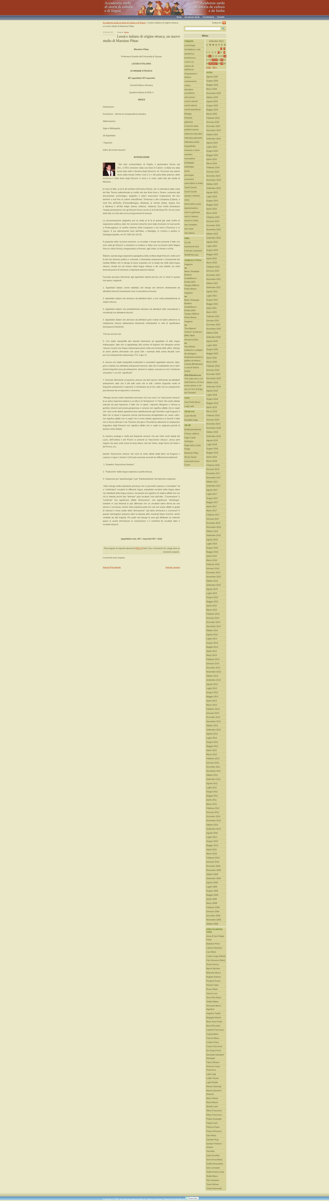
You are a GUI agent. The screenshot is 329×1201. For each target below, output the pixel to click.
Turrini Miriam (212, 1184)
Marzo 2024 (211, 163)
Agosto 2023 (212, 192)
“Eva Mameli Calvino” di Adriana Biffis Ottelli (193, 332)
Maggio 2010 (212, 845)
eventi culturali (191, 101)
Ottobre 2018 (212, 432)
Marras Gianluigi (213, 1086)
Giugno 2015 (212, 597)
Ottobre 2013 (212, 676)
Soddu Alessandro (214, 1164)
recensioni (189, 179)
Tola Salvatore (212, 1180)
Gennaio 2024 (212, 172)
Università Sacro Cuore (192, 463)
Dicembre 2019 (213, 374)
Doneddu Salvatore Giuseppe (215, 1056)
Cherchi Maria (212, 1038)
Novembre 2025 (213, 93)
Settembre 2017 (213, 486)
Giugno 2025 (212, 105)
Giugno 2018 (212, 449)
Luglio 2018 (211, 444)
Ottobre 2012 (212, 725)
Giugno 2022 (212, 250)
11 (210, 56)
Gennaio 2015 (212, 618)
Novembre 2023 (213, 180)
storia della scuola (192, 204)
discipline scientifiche (189, 91)
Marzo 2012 (211, 754)
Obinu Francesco (214, 1110)
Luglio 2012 (211, 738)
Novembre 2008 (213, 920)
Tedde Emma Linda (215, 1172)
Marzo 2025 (211, 114)
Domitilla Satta (191, 420)
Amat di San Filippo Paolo (215, 938)
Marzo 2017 (211, 511)
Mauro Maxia (212, 1098)
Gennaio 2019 (212, 420)
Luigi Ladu (189, 406)
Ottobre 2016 (212, 531)
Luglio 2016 (211, 544)
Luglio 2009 (211, 887)
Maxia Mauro (212, 1102)
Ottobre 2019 (212, 382)
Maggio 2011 (212, 796)
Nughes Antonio (213, 977)
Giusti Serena (212, 964)
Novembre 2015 (213, 577)
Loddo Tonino (212, 1078)
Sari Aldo (210, 1151)
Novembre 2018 (213, 428)
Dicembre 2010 (213, 816)
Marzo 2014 (211, 655)
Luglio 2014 (211, 639)
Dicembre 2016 (213, 523)
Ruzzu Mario (212, 989)
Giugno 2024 (212, 151)
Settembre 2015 (213, 585)
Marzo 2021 (211, 312)
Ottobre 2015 (212, 581)
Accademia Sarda (192, 17)
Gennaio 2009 (212, 911)
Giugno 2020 (212, 349)
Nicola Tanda (190, 457)
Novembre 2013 (213, 672)
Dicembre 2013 (213, 668)
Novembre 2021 (213, 279)
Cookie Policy (212, 1042)
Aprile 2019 (211, 407)
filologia (126, 32)
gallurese (188, 122)
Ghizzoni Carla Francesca (213, 1068)
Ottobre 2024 (212, 134)
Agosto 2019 (212, 391)
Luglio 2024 (211, 147)
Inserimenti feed (191, 247)
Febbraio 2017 (213, 515)
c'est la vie (189, 62)
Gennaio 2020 (212, 370)
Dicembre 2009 (213, 866)
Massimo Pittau (191, 453)
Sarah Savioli (190, 187)
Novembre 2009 (213, 870)
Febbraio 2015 (213, 614)
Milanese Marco (213, 973)
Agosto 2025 (212, 101)
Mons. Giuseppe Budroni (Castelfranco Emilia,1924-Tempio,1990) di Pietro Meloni (191, 280)
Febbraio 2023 (213, 217)
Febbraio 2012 (213, 758)
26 (213, 64)
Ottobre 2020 (212, 333)
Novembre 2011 (213, 771)
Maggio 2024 (212, 155)
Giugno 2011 (212, 792)
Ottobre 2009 (212, 874)
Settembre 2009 (213, 878)
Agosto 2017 (212, 490)
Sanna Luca (211, 993)
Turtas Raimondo (214, 1188)
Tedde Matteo (212, 1002)
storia (186, 200)
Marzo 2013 (211, 705)
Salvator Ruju (212, 1139)
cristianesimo (190, 81)
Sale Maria (211, 1135)
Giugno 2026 (212, 81)
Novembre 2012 (213, 721)
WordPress (180, 1199)
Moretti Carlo (212, 1106)
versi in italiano (191, 216)
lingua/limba (190, 146)
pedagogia (189, 163)
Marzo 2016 (211, 560)
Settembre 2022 (213, 238)
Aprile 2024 (211, 159)
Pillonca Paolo (213, 1127)
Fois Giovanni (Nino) (215, 960)
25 (210, 64)
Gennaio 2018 (212, 469)
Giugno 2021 (212, 300)
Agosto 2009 (212, 882)
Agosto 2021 (212, 291)
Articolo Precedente (112, 567)
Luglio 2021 (211, 296)
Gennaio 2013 (212, 713)
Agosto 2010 (212, 833)
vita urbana (189, 233)
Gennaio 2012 (212, 763)
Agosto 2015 (212, 589)
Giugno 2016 (212, 548)
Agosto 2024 (212, 143)
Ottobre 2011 (212, 775)
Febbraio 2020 (213, 366)
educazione (189, 97)
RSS (224, 23)
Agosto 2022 (212, 242)
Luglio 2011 (211, 787)
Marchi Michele (213, 968)
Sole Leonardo (213, 1168)
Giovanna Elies (191, 340)
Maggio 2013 (212, 696)
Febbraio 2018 (213, 465)
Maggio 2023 (212, 205)
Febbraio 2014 (213, 659)
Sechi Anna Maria (214, 1160)
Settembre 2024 (213, 139)
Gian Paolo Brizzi (192, 402)
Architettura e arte (192, 49)
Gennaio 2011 (212, 812)
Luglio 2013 (211, 688)
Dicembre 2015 (213, 572)
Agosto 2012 (212, 734)
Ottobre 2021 (212, 283)
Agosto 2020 (212, 341)
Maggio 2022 (212, 254)
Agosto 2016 (212, 540)
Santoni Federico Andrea (214, 1145)
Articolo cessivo (173, 567)
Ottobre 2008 (212, 924)
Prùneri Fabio (212, 985)
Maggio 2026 (212, 85)
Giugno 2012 (212, 742)
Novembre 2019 (213, 378)
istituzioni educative (193, 134)
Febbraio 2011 (213, 808)
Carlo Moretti (190, 416)
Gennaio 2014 (212, 663)
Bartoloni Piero (213, 944)
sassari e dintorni (192, 196)
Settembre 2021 (213, 287)
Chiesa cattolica (191, 434)
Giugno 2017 (212, 498)
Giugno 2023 (212, 201)
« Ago (208, 67)
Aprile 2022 (211, 258)
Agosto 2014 (212, 634)
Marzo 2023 (211, 213)
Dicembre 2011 (213, 767)
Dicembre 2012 (213, 717)
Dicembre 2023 (213, 176)
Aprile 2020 (211, 358)
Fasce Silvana (212, 1062)
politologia (189, 167)
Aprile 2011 (211, 800)
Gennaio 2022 (212, 271)
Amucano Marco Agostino (213, 1007)
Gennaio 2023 (212, 221)
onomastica (189, 158)
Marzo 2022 (211, 263)
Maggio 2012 (212, 746)
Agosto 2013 (212, 684)
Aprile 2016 (211, 556)
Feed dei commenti (193, 251)
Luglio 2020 (211, 345)
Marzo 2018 (211, 461)
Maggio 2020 (212, 353)
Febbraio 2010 (213, 858)
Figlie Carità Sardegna (190, 439)
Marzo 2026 (211, 89)
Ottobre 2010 (212, 825)
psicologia (189, 175)
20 (216, 60)
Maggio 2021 (212, 304)
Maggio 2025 (212, 110)
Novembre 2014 (213, 626)
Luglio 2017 (211, 494)
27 (216, 64)
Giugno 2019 (212, 399)
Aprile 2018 (211, 457)
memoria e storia (192, 150)
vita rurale (188, 229)
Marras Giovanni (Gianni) (213, 1092)
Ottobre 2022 (212, 234)
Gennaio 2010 (212, 862)
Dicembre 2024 (213, 126)
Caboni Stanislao (214, 948)
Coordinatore (208, 17)
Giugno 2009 (212, 891)
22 (222, 60)
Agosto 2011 (212, 783)
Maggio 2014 (212, 647)
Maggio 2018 (212, 453)
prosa (187, 171)
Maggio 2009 (212, 895)
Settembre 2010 (213, 829)
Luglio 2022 (211, 246)
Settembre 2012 (213, 730)
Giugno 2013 (212, 692)
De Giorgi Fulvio (213, 1050)
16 (225, 56)
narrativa (188, 154)
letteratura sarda (191, 142)
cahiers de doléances (189, 68)
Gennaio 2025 (212, 122)
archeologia (189, 45)
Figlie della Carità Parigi (192, 447)
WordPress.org (191, 255)
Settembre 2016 (213, 535)
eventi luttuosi (190, 105)
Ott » (215, 67)
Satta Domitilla (213, 1155)
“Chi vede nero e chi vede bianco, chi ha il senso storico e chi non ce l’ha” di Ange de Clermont (194, 386)
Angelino (188, 264)
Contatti (220, 17)
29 (222, 64)
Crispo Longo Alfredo (216, 956)
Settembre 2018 (213, 436)
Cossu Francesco (214, 1046)
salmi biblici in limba (193, 183)
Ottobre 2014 (212, 630)
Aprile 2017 (211, 506)
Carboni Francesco (215, 1030)
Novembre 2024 (213, 130)
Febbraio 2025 (213, 118)
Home (179, 17)
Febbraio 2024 (213, 167)
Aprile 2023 (211, 209)
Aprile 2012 (211, 750)
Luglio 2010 (211, 837)
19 (213, 60)
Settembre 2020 (213, 337)
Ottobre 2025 (212, 97)
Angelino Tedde (213, 1013)
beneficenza (190, 58)
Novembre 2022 (213, 229)
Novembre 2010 (213, 820)
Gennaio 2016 (212, 568)
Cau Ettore (211, 952)
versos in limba (191, 220)
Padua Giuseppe (214, 1119)
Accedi (187, 242)
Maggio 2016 (212, 552)
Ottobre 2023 (212, 184)
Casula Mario (212, 1034)
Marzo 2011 (211, 804)
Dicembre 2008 (213, 916)
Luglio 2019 (211, 395)
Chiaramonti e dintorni (190, 75)
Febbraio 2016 (213, 564)
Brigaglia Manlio (213, 1017)
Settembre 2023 (213, 188)
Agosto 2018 (212, 440)
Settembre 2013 (213, 680)
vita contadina (190, 225)
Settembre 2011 (213, 779)
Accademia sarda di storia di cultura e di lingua (126, 6)
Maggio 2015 (212, 601)
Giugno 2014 (212, 643)
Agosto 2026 (212, 77)
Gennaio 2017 (212, 519)
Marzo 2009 (211, 903)
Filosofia (188, 118)
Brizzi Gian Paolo (214, 1022)
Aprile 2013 (211, 701)
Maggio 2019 (212, 403)
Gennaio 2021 (212, 320)
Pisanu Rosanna (214, 1131)
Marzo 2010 (211, 854)
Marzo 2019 (211, 411)
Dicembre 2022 (213, 225)
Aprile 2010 (211, 849)
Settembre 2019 (213, 387)
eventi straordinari (192, 109)
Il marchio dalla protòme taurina (191, 128)
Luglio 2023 (211, 196)
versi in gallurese (192, 212)
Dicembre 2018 (213, 424)
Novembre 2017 (213, 478)
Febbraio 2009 (213, 907)
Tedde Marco (212, 1176)
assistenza (189, 54)
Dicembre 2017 (213, 473)
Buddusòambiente (192, 429)
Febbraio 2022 (213, 267)
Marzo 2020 (211, 362)
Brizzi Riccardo (213, 1026)
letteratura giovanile (193, 138)
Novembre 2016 (213, 527)
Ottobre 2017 (212, 482)
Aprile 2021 (211, 308)
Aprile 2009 (211, 899)
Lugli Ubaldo (212, 1082)
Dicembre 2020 (213, 325)
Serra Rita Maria (213, 997)
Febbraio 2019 (213, 415)
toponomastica (191, 208)
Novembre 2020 (213, 329)
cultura (187, 85)
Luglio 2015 (211, 593)
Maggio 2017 (212, 502)
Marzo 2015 (211, 610)
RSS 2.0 (139, 548)
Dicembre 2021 (213, 275)
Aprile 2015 (211, 606)
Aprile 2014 (211, 651)
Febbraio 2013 (213, 709)
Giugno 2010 (212, 841)
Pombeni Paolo (213, 981)
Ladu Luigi (211, 1074)
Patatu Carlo (212, 1123)
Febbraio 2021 (213, 316)
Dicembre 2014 (213, 622)
